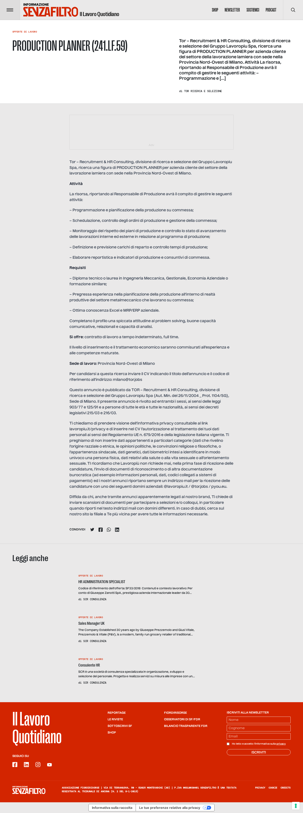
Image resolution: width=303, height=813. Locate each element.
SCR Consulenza (94, 599)
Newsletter (232, 10)
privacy (281, 744)
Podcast (271, 10)
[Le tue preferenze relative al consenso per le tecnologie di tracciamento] (296, 806)
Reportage (117, 712)
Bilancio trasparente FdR (185, 726)
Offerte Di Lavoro (24, 31)
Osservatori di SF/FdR (182, 719)
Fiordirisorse (175, 712)
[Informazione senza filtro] (28, 790)
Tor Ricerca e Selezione (203, 91)
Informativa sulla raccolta (112, 808)
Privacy (260, 787)
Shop (215, 10)
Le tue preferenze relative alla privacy (169, 808)
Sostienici (253, 10)
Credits (286, 787)
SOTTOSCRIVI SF (120, 726)
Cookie (273, 787)
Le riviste (115, 719)
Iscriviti (258, 752)
